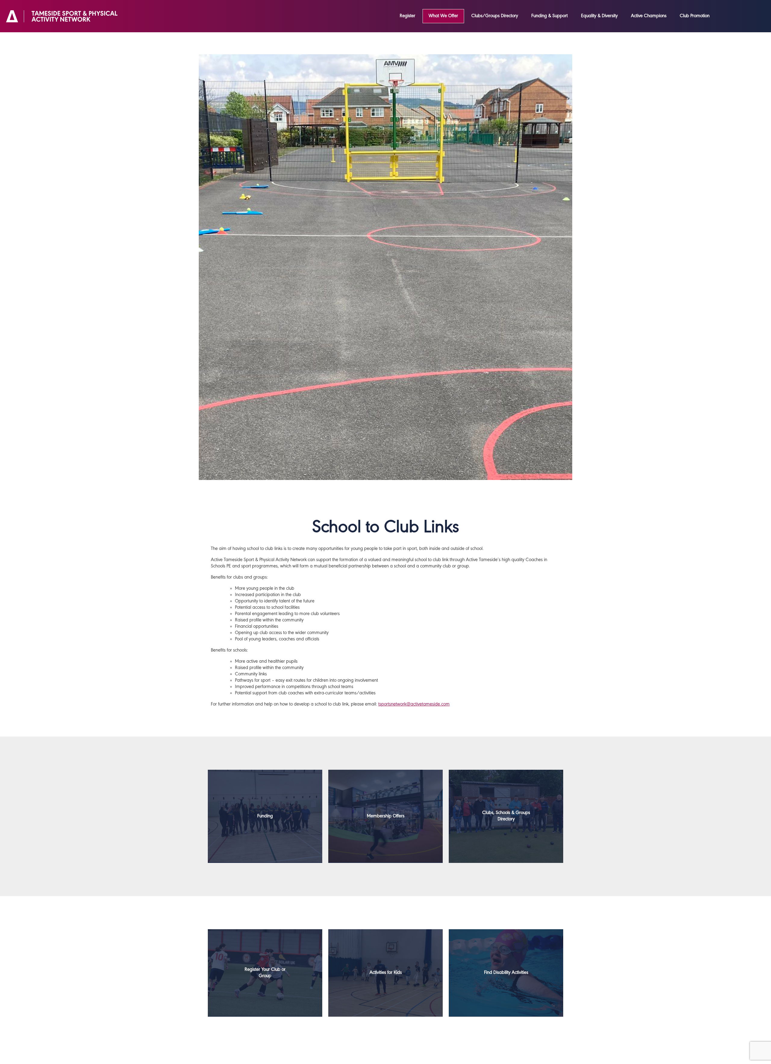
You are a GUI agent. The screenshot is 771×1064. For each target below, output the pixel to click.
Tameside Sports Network (61, 16)
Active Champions (648, 16)
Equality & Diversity (599, 16)
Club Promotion (695, 16)
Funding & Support (549, 16)
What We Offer (443, 16)
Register (407, 16)
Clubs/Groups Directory (494, 16)
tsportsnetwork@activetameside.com (414, 704)
